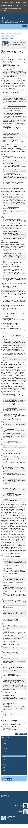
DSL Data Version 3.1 (5, 796)
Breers (3, 515)
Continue (24, 2)
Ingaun (23, 225)
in (14, 219)
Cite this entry (10, 38)
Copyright (3, 795)
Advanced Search (22, 733)
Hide (17, 733)
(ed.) (14, 582)
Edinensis (4, 745)
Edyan (4, 754)
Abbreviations (4, 38)
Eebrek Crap (6, 765)
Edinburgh (5, 740)
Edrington (4, 749)
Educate (4, 751)
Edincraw (4, 743)
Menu (24, 26)
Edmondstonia (5, 748)
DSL (3, 18)
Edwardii (4, 753)
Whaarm (10, 545)
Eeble (4, 764)
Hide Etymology (11, 35)
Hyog (7, 316)
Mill (20, 266)
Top (2, 793)
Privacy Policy (7, 795)
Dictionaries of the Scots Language (12, 21)
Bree (25, 509)
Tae (16, 374)
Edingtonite (5, 746)
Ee (4, 756)
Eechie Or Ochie (7, 767)
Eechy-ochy (5, 768)
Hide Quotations (5, 35)
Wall (16, 247)
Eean (4, 762)
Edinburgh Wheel (6, 742)
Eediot (4, 772)
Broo (2, 517)
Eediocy (4, 770)
